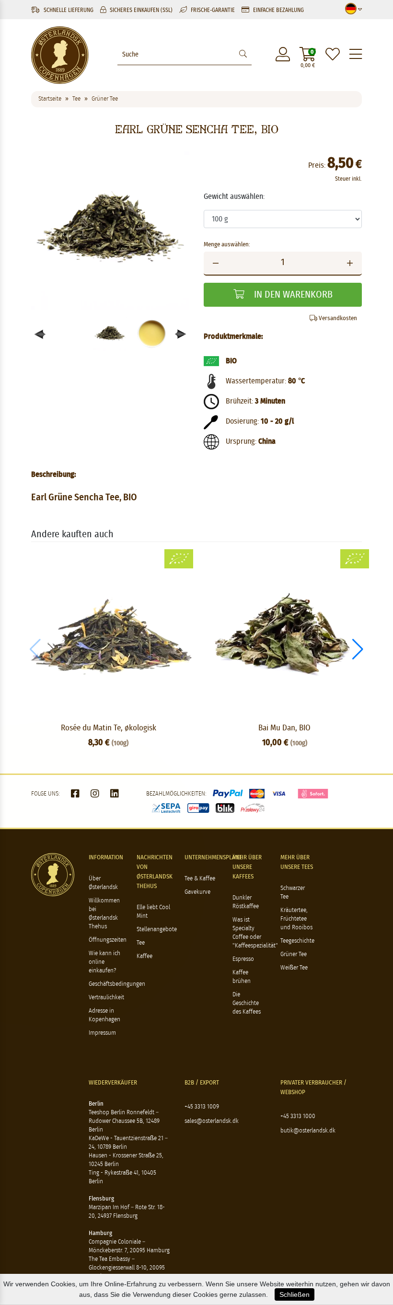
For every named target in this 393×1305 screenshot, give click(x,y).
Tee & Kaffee (200, 879)
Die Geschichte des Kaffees (246, 1003)
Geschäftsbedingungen (117, 984)
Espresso (243, 959)
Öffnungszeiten (108, 940)
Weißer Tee (294, 968)
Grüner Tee (293, 954)
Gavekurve (197, 892)
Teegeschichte (297, 941)
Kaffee (144, 956)
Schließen (294, 1294)
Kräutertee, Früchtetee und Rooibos (296, 919)
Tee (141, 943)
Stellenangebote (157, 929)
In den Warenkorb (292, 295)
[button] (181, 334)
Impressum (102, 1033)
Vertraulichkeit (106, 997)
